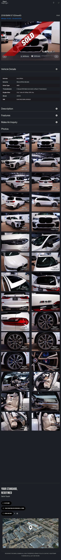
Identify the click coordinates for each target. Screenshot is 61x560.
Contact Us (47, 553)
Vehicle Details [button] (8, 69)
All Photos (26, 56)
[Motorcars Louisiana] (4, 2)
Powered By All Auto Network (30, 556)
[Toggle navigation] (59, 3)
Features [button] (5, 115)
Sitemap (53, 553)
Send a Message (8, 513)
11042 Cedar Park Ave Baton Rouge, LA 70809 (14, 508)
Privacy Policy (39, 553)
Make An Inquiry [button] (9, 122)
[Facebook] (14, 513)
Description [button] (7, 109)
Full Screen (37, 56)
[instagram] (17, 513)
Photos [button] (4, 129)
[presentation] (4, 56)
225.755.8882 (7, 503)
